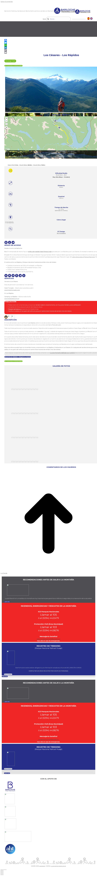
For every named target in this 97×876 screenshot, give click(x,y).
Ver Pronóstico (61, 233)
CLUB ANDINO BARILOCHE (58, 866)
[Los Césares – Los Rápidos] (24, 389)
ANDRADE (42, 866)
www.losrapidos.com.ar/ (11, 298)
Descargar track (10, 61)
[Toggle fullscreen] (4, 869)
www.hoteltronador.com (12, 290)
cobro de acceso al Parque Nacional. (83, 257)
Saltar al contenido (7, 1)
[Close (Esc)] (1, 869)
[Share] (2, 869)
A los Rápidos (9, 223)
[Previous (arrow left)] (1, 872)
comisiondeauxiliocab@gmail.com (48, 639)
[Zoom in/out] (5, 869)
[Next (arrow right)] (2, 872)
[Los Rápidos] (24, 437)
